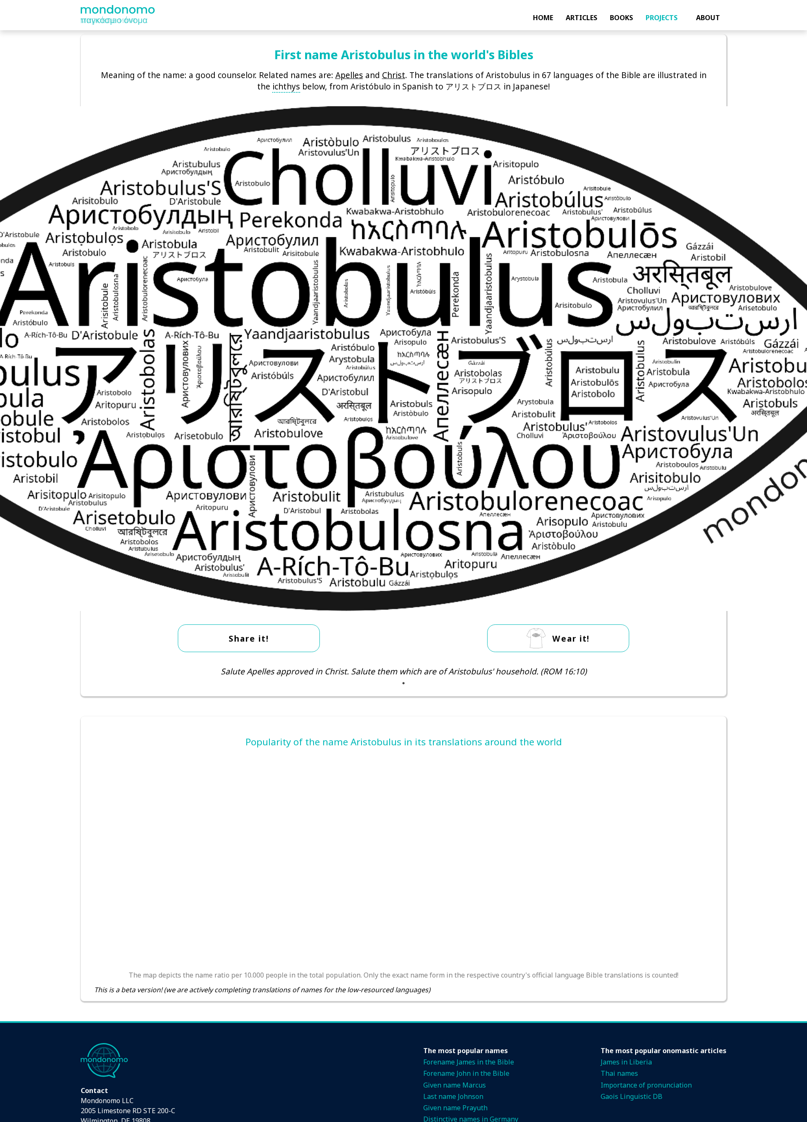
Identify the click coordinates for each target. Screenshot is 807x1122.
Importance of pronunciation (646, 1085)
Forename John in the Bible (466, 1073)
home (543, 17)
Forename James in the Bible (468, 1062)
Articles (581, 17)
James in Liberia (626, 1062)
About (708, 17)
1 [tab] (403, 683)
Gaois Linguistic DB (631, 1096)
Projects (662, 17)
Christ (393, 75)
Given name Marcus (454, 1085)
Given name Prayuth (455, 1107)
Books (621, 17)
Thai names (619, 1073)
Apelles (349, 75)
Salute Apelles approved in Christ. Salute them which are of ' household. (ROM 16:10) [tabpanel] (404, 671)
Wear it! (571, 638)
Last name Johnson (453, 1096)
